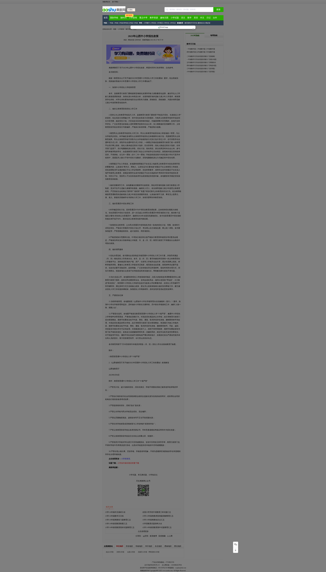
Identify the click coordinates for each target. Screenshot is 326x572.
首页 (106, 18)
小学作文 (166, 23)
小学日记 (173, 23)
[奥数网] (114, 11)
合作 (215, 18)
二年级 (115, 23)
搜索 (218, 9)
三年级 (120, 23)
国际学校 (114, 18)
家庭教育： (181, 23)
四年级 (125, 23)
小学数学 (147, 23)
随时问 (123, 18)
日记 (209, 18)
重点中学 (143, 18)
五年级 (130, 23)
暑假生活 (201, 23)
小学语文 (153, 23)
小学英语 (160, 23)
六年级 (135, 23)
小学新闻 (133, 18)
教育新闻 (188, 23)
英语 (196, 18)
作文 (202, 18)
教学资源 (154, 18)
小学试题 (175, 18)
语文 (183, 18)
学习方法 (194, 23)
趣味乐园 (164, 18)
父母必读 (207, 23)
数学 (189, 18)
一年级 (110, 23)
